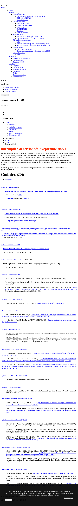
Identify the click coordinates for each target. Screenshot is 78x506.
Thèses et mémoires (19, 75)
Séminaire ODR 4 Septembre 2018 (12, 299)
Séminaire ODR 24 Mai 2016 (14, 349)
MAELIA (20, 31)
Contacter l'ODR (18, 62)
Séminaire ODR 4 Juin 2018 (10, 310)
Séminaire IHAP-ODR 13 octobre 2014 (17, 398)
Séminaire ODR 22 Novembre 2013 (16, 447)
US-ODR (12, 64)
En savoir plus (68, 498)
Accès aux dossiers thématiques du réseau (30, 38)
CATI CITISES (22, 29)
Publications (17, 71)
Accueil (11, 11)
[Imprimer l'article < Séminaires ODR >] (8, 179)
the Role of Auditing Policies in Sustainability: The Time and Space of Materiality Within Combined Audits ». (41, 288)
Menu (3, 7)
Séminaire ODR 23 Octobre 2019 (10, 245)
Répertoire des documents (21, 58)
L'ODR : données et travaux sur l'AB (53, 473)
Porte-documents (22, 33)
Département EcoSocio (24, 23)
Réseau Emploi (18, 34)
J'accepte (8, 500)
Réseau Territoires (19, 53)
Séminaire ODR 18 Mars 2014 (14, 420)
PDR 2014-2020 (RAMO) (25, 18)
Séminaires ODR (18, 77)
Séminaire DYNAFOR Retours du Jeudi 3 (12, 260)
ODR (20, 195)
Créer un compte (10, 91)
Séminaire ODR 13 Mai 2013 (14, 469)
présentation (18, 221)
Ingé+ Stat (20, 27)
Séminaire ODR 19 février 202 (9, 187)
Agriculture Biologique (24, 49)
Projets (15, 73)
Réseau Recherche (19, 22)
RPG (18, 42)
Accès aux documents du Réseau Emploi (30, 36)
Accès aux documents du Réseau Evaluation (31, 16)
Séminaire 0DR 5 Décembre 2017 (11, 329)
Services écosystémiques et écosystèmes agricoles (33, 44)
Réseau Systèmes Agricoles (22, 40)
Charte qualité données (24, 25)
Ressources (12, 56)
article (26, 198)
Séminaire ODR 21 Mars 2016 (14, 375)
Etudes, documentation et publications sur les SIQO (33, 51)
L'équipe (16, 66)
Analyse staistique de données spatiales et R (50, 303)
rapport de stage (30, 221)
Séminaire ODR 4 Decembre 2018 (10, 274)
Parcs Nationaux (22, 20)
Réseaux (11, 12)
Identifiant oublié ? (11, 89)
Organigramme (18, 67)
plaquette (10, 198)
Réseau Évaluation (19, 14)
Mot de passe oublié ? (12, 88)
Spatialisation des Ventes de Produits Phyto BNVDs (33, 45)
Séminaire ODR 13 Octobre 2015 (11, 387)
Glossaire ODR (18, 60)
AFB (18, 55)
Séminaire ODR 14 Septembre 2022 (11, 209)
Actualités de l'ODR (19, 69)
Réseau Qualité (18, 47)
